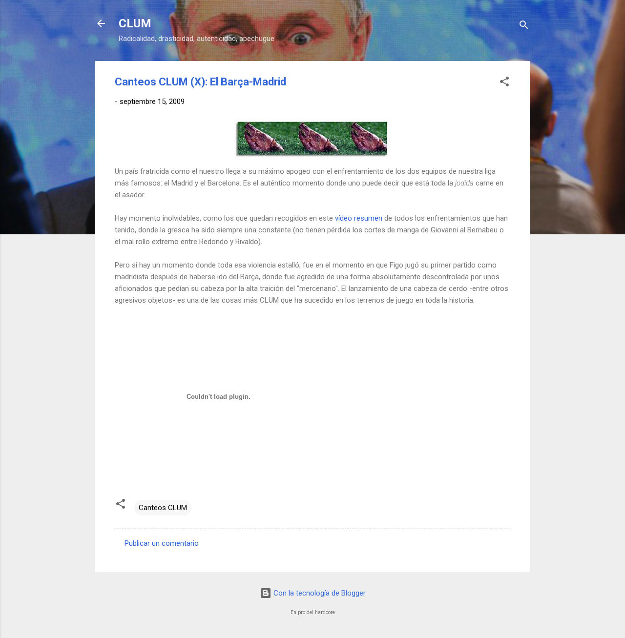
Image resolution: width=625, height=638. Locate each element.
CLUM (135, 23)
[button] (504, 83)
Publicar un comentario (162, 543)
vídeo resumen (358, 218)
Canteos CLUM (163, 507)
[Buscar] (524, 26)
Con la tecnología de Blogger (318, 593)
